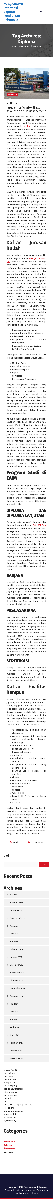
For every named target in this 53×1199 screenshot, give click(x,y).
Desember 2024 (17, 965)
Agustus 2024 (16, 996)
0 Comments (37, 842)
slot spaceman (11, 1095)
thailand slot (10, 1079)
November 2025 (17, 918)
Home (13, 46)
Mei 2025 (14, 941)
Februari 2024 (16, 1043)
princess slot (10, 1114)
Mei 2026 (14, 895)
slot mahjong (10, 1085)
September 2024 (17, 988)
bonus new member (13, 1089)
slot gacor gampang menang (18, 1104)
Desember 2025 (17, 910)
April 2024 (14, 1027)
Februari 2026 (16, 902)
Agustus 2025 (16, 926)
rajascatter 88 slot (12, 1070)
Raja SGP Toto (39, 525)
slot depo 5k (10, 1076)
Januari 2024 (16, 1050)
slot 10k (7, 1098)
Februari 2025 (16, 949)
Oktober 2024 (16, 980)
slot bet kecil (10, 1073)
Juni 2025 (14, 933)
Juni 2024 (14, 1011)
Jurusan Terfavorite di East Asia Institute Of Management (26, 109)
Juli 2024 (14, 1004)
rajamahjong (10, 1120)
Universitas (12, 95)
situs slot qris (10, 1092)
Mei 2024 (14, 1019)
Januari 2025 (16, 957)
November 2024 (17, 972)
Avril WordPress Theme (26, 1193)
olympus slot (10, 1082)
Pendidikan (9, 1141)
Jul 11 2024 (12, 103)
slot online (9, 1108)
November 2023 (17, 1058)
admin (16, 842)
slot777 (7, 1101)
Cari (6, 855)
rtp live (26, 126)
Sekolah (8, 1145)
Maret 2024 (15, 1035)
